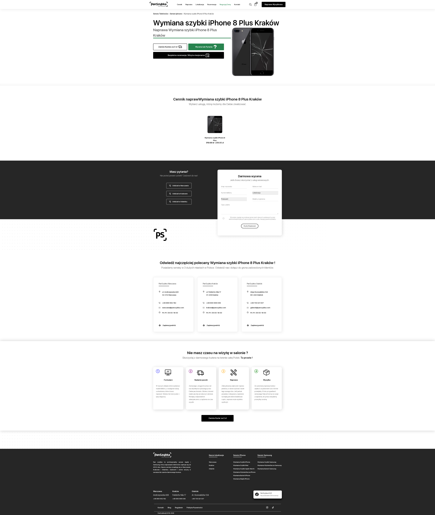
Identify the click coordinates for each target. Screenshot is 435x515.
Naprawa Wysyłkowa (274, 4)
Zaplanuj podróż (169, 325)
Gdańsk (211, 469)
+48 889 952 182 (169, 303)
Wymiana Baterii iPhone (241, 475)
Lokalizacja (200, 4)
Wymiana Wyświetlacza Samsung (269, 465)
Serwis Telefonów (160, 14)
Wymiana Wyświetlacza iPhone (244, 472)
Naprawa (188, 4)
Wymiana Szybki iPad (240, 465)
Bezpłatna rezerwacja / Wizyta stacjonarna (186, 55)
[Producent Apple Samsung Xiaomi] (234, 199)
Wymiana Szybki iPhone (241, 462)
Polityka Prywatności (194, 508)
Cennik (179, 4)
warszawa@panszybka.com (173, 308)
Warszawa (212, 462)
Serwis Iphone (176, 14)
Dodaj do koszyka (215, 115)
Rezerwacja (211, 4)
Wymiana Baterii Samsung (266, 469)
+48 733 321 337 (257, 303)
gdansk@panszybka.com (260, 308)
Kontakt (237, 4)
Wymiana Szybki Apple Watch (243, 469)
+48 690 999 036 (213, 303)
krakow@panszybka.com (216, 308)
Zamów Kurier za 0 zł (218, 418)
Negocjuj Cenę (225, 4)
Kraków (211, 465)
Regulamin (179, 508)
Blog (169, 508)
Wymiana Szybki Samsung (266, 462)
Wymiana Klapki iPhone (241, 479)
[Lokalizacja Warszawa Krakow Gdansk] (265, 193)
